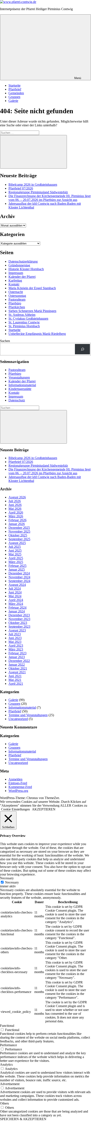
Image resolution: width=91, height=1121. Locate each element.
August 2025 (17, 543)
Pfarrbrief (14, 89)
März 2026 (15, 516)
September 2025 (19, 539)
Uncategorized (18, 719)
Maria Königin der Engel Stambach (32, 288)
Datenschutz (16, 400)
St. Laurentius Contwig (24, 322)
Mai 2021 (14, 680)
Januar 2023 (16, 657)
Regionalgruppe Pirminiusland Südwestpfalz (38, 192)
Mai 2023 (14, 642)
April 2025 (15, 558)
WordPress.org (18, 790)
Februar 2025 (17, 565)
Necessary (12, 882)
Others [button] (4, 1103)
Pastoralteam (16, 299)
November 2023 (19, 619)
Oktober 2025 (17, 535)
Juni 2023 (15, 638)
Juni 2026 (15, 505)
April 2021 (15, 683)
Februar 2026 (17, 520)
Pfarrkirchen (16, 307)
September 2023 (19, 626)
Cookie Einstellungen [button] (15, 809)
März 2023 (15, 649)
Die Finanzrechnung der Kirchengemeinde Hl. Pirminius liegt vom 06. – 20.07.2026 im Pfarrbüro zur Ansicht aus (49, 198)
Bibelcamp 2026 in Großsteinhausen (32, 184)
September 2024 (19, 581)
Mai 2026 (14, 508)
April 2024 (15, 600)
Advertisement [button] (9, 1084)
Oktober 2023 (17, 623)
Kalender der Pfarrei (22, 276)
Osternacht (15, 292)
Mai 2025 (14, 554)
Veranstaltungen (19, 377)
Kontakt (13, 284)
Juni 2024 (15, 592)
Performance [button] (8, 1045)
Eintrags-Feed (17, 783)
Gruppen (14, 97)
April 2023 (15, 645)
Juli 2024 (14, 588)
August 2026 (17, 497)
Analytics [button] (6, 1064)
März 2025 (15, 562)
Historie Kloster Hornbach (26, 269)
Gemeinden (16, 93)
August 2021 (17, 672)
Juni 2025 (15, 550)
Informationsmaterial (22, 385)
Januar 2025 (16, 569)
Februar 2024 (17, 607)
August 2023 (17, 630)
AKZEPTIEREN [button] (43, 809)
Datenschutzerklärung (23, 261)
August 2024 (17, 584)
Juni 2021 (15, 676)
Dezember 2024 (19, 573)
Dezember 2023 (19, 615)
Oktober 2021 (17, 668)
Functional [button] (7, 1025)
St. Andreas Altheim (21, 314)
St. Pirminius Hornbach (24, 326)
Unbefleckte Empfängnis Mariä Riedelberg (37, 333)
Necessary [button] (7, 878)
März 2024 (15, 604)
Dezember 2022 (19, 661)
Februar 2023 (17, 653)
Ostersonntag (17, 295)
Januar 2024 (16, 611)
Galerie (13, 100)
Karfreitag (15, 280)
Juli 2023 (14, 634)
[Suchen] (82, 349)
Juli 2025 (14, 546)
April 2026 (15, 512)
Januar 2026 (16, 524)
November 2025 (19, 531)
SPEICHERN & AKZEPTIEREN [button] (23, 1119)
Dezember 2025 (19, 527)
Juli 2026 (14, 501)
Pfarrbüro (14, 303)
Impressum (15, 273)
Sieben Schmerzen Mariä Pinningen (32, 311)
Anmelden (15, 779)
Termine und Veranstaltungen (28, 715)
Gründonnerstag (19, 265)
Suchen (5, 341)
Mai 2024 (14, 596)
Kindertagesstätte (19, 389)
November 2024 (19, 577)
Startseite (14, 85)
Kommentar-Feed (20, 787)
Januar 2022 (16, 664)
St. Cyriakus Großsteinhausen (28, 318)
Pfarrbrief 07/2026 (20, 188)
